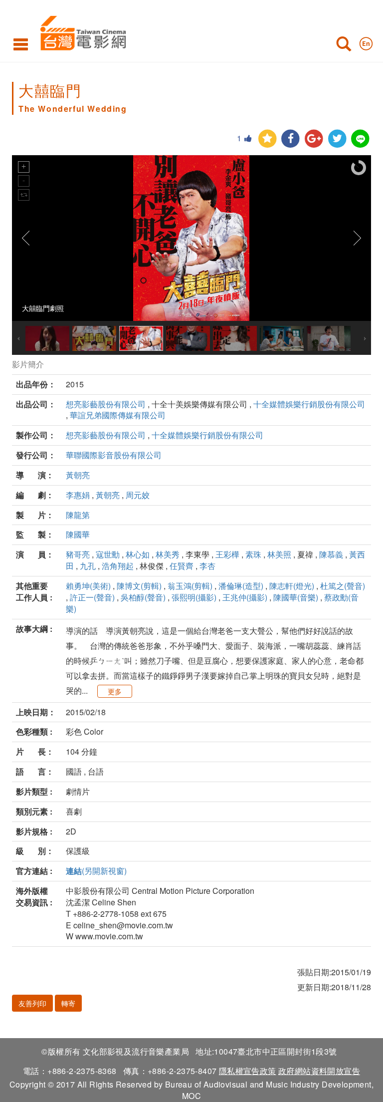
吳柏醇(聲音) (143, 597)
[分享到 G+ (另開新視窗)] (314, 139)
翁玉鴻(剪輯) (190, 585)
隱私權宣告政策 (247, 1071)
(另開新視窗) (96, 870)
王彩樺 (227, 554)
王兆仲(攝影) (244, 597)
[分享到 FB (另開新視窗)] (290, 139)
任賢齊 (181, 565)
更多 (115, 691)
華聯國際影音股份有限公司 (114, 455)
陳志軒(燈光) (291, 585)
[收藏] (267, 139)
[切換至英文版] (366, 41)
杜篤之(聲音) (342, 585)
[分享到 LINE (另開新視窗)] (360, 139)
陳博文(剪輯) (139, 585)
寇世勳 (108, 554)
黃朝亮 (78, 475)
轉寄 (68, 1003)
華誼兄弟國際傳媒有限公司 (118, 415)
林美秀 (168, 554)
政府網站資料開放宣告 (319, 1071)
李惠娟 (78, 495)
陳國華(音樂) (295, 597)
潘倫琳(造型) (240, 585)
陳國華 (78, 534)
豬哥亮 (78, 554)
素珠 (253, 554)
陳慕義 (331, 554)
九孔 (88, 565)
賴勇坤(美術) (88, 585)
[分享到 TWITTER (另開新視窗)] (337, 139)
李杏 (207, 565)
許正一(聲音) (92, 597)
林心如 (138, 554)
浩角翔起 (118, 565)
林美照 (279, 554)
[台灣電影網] (80, 31)
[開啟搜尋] (343, 45)
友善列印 (32, 1003)
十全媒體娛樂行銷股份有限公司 (309, 404)
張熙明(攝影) (194, 597)
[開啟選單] (20, 44)
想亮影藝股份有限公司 (106, 404)
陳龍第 (78, 515)
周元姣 (138, 495)
